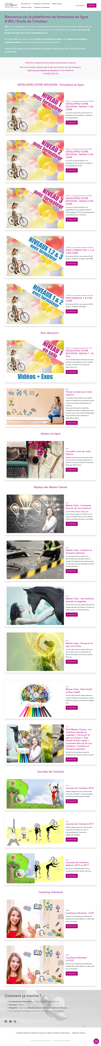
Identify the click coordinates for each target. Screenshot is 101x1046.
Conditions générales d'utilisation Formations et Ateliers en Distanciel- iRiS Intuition (43, 1033)
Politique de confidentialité (61, 1040)
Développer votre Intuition (41, 3)
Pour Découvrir (26, 3)
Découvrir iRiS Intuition (14, 48)
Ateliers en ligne (26, 7)
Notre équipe (58, 48)
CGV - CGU (69, 48)
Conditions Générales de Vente (41, 1040)
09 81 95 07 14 (51, 73)
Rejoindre (91, 5)
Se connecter (80, 5)
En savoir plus (71, 122)
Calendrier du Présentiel (41, 7)
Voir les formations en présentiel (38, 48)
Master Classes (57, 3)
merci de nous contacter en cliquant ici (43, 70)
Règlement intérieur (78, 1033)
